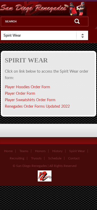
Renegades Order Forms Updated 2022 (37, 106)
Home (8, 151)
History (57, 151)
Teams (23, 151)
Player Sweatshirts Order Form (30, 100)
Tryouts (36, 158)
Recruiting (17, 158)
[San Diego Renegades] (44, 180)
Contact (73, 158)
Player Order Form (20, 94)
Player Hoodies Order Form (27, 87)
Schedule (54, 158)
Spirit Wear (77, 151)
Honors (40, 151)
